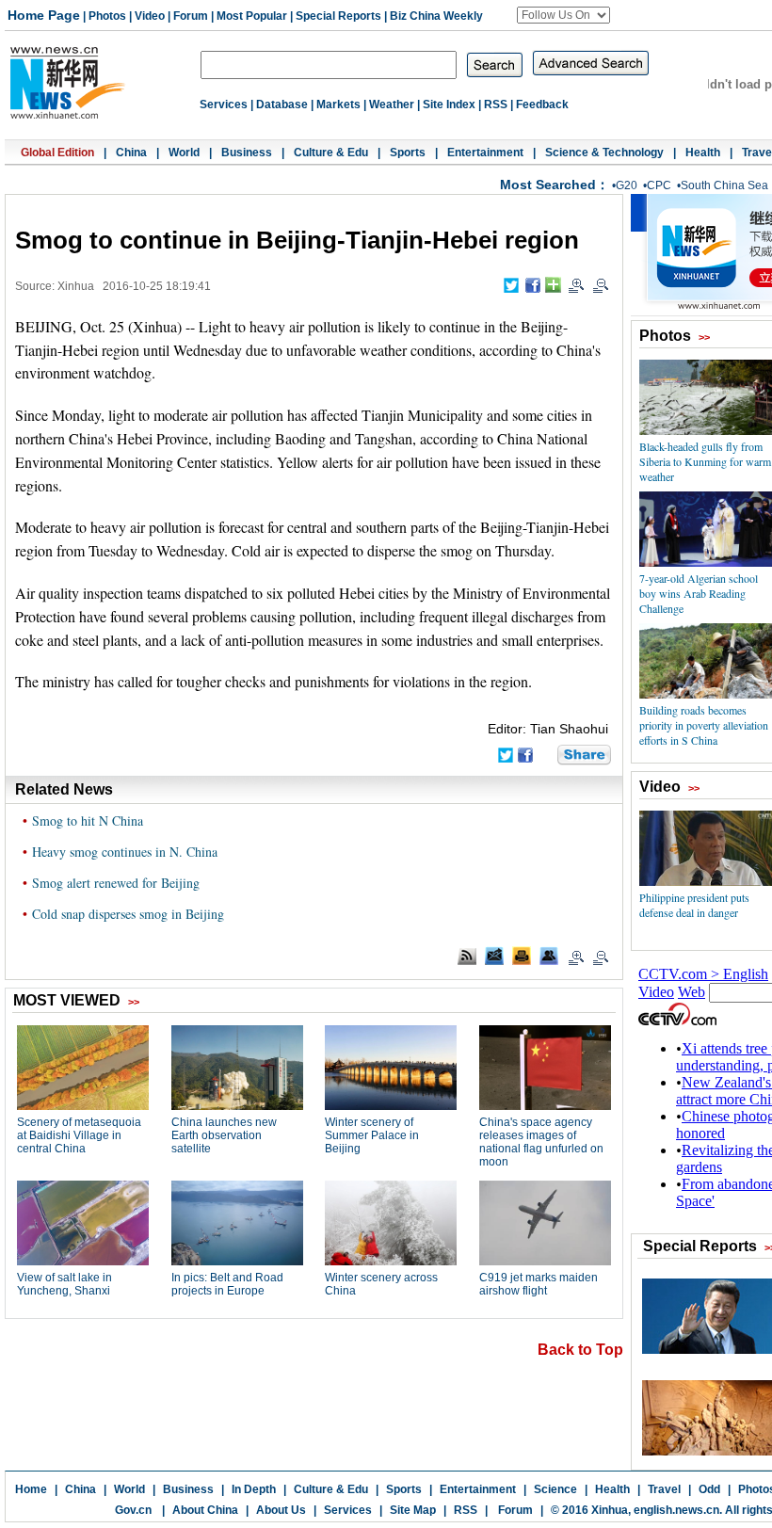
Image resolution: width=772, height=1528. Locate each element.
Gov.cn (133, 1510)
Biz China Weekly (436, 16)
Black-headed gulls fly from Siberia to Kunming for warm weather (705, 461)
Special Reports (338, 16)
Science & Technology (604, 152)
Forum (190, 16)
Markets (338, 104)
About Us (281, 1510)
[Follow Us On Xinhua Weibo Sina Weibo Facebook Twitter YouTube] (563, 15)
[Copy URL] (548, 955)
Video (150, 16)
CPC (659, 185)
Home (31, 1489)
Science (555, 1489)
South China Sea (724, 185)
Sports (408, 152)
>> (704, 337)
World (184, 152)
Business (246, 152)
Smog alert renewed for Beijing (116, 883)
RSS (495, 104)
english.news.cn (676, 1510)
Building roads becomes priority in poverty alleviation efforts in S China (703, 725)
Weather (391, 104)
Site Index (449, 104)
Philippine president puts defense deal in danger (694, 905)
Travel (664, 1489)
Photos (107, 16)
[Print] (521, 955)
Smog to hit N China (87, 820)
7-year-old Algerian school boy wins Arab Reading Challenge (698, 593)
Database (282, 104)
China (131, 152)
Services (224, 104)
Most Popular (252, 16)
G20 (626, 185)
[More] (553, 285)
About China (205, 1510)
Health (702, 152)
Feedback (542, 104)
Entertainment (485, 152)
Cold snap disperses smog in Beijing (128, 914)
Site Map (413, 1510)
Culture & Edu (331, 152)
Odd (709, 1489)
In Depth (254, 1489)
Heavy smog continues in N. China (124, 852)
